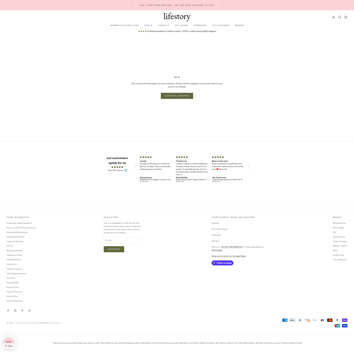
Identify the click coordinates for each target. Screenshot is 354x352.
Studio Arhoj (338, 255)
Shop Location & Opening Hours (21, 227)
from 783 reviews (115, 170)
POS (29, 323)
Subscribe (114, 249)
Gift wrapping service (16, 273)
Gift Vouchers (221, 25)
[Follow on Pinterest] (22, 310)
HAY (335, 232)
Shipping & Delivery (15, 237)
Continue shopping (177, 96)
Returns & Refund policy (17, 232)
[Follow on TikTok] (29, 310)
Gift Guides (181, 25)
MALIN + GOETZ (340, 246)
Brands (239, 25)
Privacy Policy (13, 287)
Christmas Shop (14, 259)
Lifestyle (163, 25)
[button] (136, 167)
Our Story (11, 278)
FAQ (134, 226)
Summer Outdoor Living (124, 25)
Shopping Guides (14, 250)
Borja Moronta (339, 223)
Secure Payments (15, 301)
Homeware (200, 25)
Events (10, 246)
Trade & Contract (14, 269)
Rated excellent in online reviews (165, 31)
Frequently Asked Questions (19, 223)
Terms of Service (14, 291)
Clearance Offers (14, 255)
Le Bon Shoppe (340, 241)
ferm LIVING (338, 227)
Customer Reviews (15, 241)
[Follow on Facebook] (8, 310)
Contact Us (12, 264)
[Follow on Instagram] (15, 310)
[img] (117, 167)
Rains (335, 250)
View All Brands (340, 259)
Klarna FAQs (12, 296)
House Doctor (339, 237)
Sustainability (12, 282)
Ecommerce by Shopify (48, 323)
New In (148, 25)
